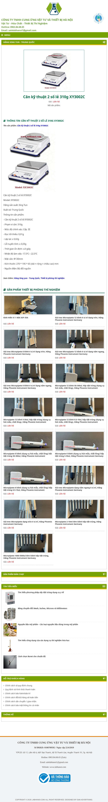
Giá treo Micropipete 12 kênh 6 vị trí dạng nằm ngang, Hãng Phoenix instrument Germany (79, 352)
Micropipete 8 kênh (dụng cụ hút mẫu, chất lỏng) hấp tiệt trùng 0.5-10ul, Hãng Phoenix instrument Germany (27, 490)
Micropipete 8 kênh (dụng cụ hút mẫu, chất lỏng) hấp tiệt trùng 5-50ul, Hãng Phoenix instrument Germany (79, 454)
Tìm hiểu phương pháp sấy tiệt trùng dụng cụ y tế (41, 592)
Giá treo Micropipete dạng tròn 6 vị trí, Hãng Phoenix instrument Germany (27, 522)
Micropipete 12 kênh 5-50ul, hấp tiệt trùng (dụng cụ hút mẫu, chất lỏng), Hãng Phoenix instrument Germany (27, 422)
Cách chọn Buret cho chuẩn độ (32, 656)
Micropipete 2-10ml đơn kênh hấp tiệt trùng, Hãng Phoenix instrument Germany (78, 522)
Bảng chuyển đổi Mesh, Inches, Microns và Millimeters (42, 608)
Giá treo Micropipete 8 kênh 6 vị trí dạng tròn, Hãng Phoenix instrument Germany (27, 352)
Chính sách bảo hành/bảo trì (17, 693)
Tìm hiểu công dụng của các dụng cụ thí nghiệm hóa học (43, 640)
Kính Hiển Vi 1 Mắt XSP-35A (15, 317)
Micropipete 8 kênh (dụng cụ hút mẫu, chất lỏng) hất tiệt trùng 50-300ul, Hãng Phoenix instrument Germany (27, 456)
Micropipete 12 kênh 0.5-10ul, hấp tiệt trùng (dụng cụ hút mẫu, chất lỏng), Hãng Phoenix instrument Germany (79, 422)
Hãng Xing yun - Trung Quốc (27, 278)
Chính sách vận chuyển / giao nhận (20, 701)
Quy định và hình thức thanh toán (20, 689)
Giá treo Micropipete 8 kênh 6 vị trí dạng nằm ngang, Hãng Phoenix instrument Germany (27, 386)
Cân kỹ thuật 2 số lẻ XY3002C (17, 195)
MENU (7, 35)
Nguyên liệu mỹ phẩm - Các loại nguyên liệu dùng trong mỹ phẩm (48, 624)
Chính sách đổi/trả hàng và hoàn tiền (21, 697)
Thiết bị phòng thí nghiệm (53, 278)
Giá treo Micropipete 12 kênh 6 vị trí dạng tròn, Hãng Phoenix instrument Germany (79, 318)
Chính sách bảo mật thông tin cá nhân (22, 705)
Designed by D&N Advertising (78, 800)
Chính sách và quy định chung (18, 685)
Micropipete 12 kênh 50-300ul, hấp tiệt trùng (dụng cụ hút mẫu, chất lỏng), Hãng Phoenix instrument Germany (79, 388)
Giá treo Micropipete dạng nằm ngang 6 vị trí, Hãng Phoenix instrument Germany (78, 488)
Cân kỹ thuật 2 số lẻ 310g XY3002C (32, 125)
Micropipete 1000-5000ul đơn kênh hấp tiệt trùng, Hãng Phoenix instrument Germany (26, 556)
